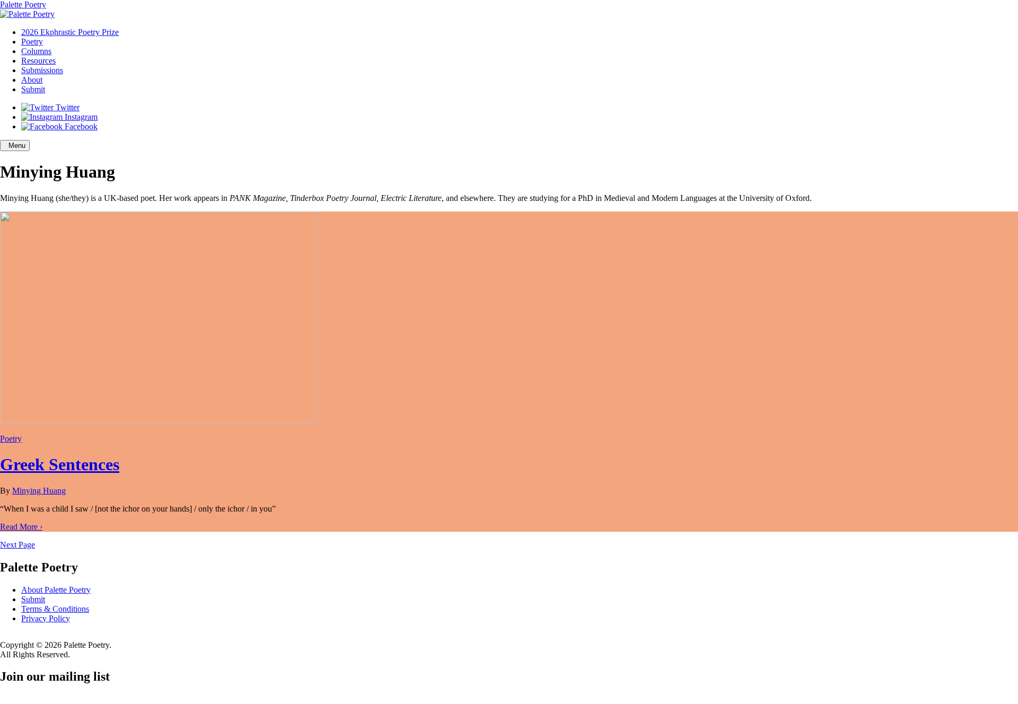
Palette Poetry (23, 4)
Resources (38, 60)
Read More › (21, 526)
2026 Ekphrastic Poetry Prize (70, 32)
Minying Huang (39, 490)
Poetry (32, 41)
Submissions (42, 70)
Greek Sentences (59, 464)
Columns (36, 51)
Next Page (17, 544)
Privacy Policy (45, 618)
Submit (33, 89)
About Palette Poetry (56, 589)
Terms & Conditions (55, 608)
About (31, 79)
